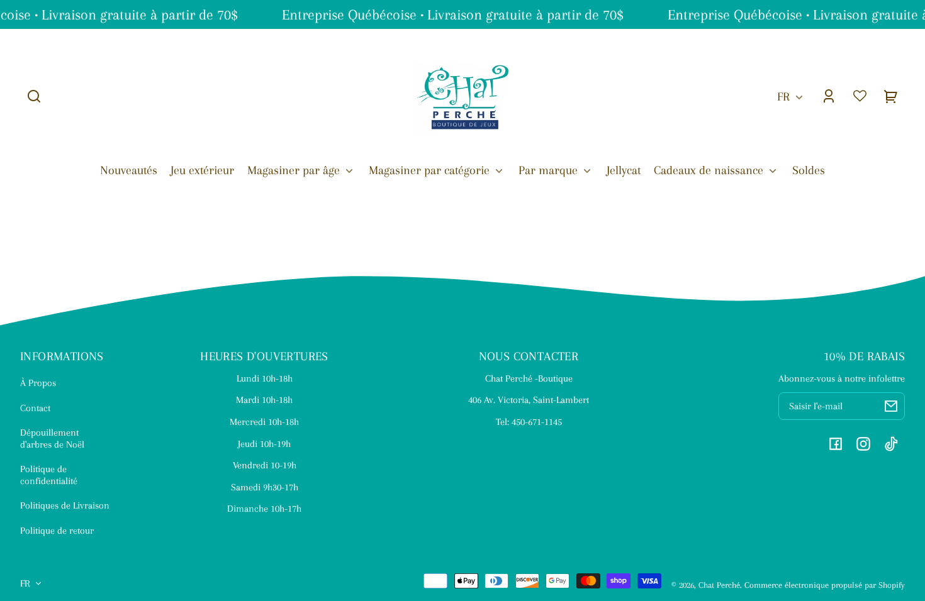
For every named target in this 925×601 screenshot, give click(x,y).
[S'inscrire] (891, 406)
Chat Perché (719, 585)
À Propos (38, 383)
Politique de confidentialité (48, 474)
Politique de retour (57, 530)
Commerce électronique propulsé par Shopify (824, 585)
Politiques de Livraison (64, 505)
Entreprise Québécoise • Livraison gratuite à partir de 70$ (451, 14)
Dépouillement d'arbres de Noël (52, 438)
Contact (35, 408)
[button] (34, 96)
